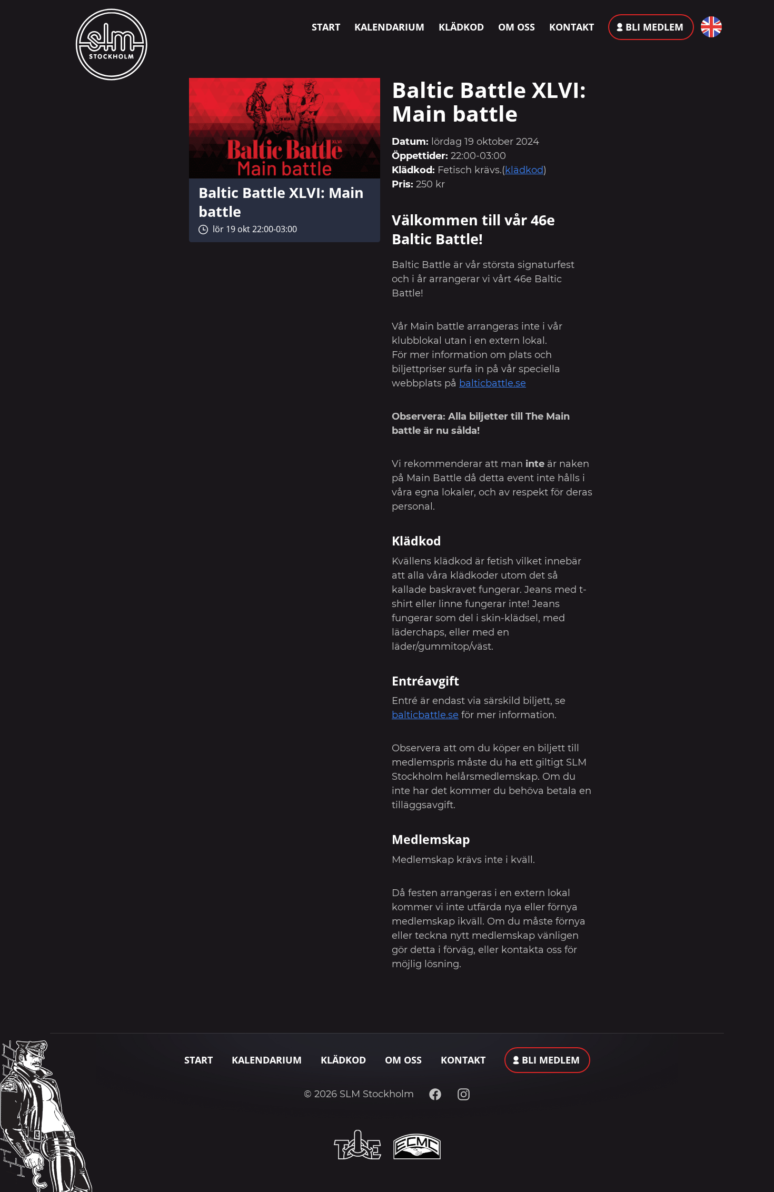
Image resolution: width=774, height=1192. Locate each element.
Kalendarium (389, 27)
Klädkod (461, 27)
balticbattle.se (492, 383)
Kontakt (571, 27)
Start (326, 27)
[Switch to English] (709, 26)
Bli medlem (654, 27)
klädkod (524, 170)
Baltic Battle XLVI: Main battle (281, 202)
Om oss (516, 27)
